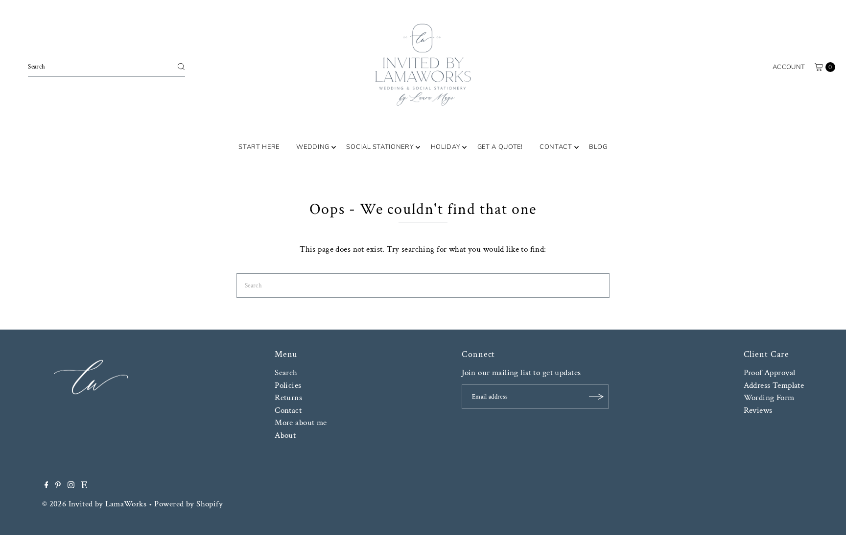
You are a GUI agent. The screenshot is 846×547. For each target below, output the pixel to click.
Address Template (774, 385)
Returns (288, 397)
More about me (301, 422)
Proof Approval (770, 372)
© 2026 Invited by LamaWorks (94, 504)
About (285, 435)
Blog (598, 147)
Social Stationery (380, 147)
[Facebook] (46, 485)
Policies (288, 385)
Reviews (758, 410)
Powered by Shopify (188, 504)
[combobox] (106, 66)
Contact (556, 147)
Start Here (259, 147)
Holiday (446, 147)
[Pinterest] (58, 485)
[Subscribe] (596, 396)
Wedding (312, 147)
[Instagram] (71, 485)
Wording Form (769, 397)
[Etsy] (84, 485)
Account (789, 67)
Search (286, 372)
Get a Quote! (500, 147)
